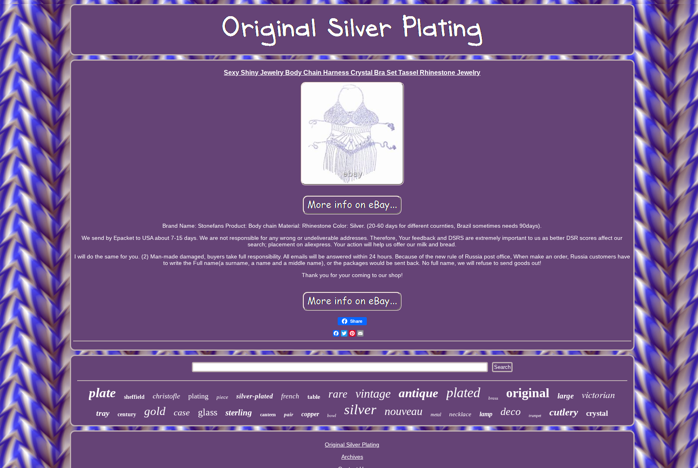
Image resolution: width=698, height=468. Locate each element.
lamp (485, 414)
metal (436, 414)
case (182, 412)
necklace (460, 414)
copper (310, 414)
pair (288, 414)
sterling (238, 412)
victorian (598, 394)
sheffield (134, 397)
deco (510, 411)
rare (337, 394)
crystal (597, 413)
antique (418, 393)
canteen (268, 414)
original (527, 392)
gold (155, 410)
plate (102, 392)
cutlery (563, 412)
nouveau (404, 411)
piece (222, 397)
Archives (352, 456)
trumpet (535, 415)
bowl (331, 415)
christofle (166, 396)
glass (207, 412)
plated (463, 392)
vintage (373, 393)
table (313, 397)
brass (493, 398)
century (127, 414)
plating (198, 396)
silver (360, 409)
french (290, 396)
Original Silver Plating (352, 444)
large (565, 396)
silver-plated (254, 396)
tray (102, 413)
